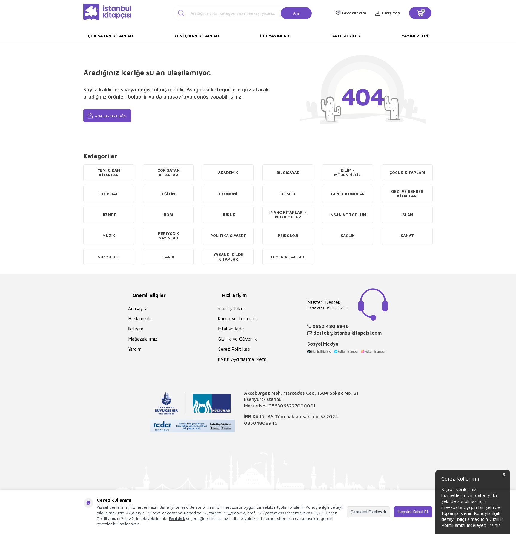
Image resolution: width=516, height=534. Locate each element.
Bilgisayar (288, 172)
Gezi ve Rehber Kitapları (407, 193)
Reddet (177, 518)
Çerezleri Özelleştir (368, 511)
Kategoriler (345, 35)
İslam (407, 214)
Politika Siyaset (228, 235)
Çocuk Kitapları (407, 172)
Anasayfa (138, 308)
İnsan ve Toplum (347, 214)
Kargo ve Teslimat (237, 318)
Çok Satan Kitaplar (110, 35)
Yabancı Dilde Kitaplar (228, 256)
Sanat (407, 235)
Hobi (168, 214)
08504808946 (260, 423)
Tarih (168, 256)
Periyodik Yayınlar (168, 236)
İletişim (135, 328)
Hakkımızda (140, 318)
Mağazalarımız (142, 338)
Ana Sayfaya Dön (110, 116)
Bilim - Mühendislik (347, 172)
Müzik (108, 235)
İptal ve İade (231, 328)
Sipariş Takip (231, 308)
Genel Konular (348, 193)
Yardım (135, 349)
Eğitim (168, 193)
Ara (296, 12)
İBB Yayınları (275, 35)
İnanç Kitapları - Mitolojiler (288, 214)
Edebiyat (108, 193)
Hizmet (108, 214)
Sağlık (348, 235)
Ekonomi (228, 193)
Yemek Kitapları (287, 256)
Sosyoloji (109, 256)
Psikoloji (288, 235)
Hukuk (228, 214)
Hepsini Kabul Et (413, 511)
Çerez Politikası (234, 349)
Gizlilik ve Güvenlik (237, 338)
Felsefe (288, 193)
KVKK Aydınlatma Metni (243, 359)
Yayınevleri (414, 35)
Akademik (228, 172)
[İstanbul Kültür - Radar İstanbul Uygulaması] (192, 427)
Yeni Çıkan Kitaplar (196, 35)
